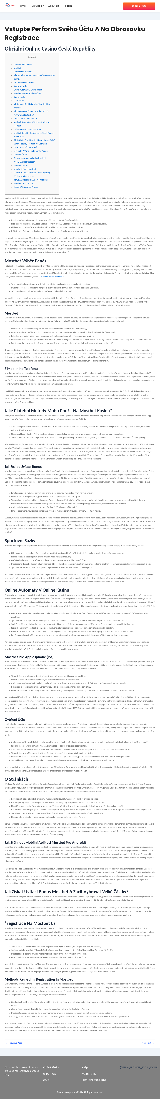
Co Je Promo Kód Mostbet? (25, 147)
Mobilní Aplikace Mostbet (25, 169)
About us (53, 5)
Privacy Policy (89, 1073)
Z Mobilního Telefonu (23, 72)
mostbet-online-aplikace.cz (52, 277)
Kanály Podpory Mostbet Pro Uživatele (30, 144)
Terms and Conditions (94, 1079)
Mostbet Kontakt (21, 165)
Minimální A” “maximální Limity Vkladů (31, 151)
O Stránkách (19, 101)
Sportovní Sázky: (21, 86)
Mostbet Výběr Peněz (23, 64)
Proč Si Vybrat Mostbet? (24, 162)
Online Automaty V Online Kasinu (28, 90)
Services (37, 5)
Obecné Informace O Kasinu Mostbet (30, 158)
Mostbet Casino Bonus (23, 183)
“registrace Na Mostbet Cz (25, 118)
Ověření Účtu (19, 97)
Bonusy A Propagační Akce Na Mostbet (31, 180)
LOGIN (46, 1079)
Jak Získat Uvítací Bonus (24, 82)
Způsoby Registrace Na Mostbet (28, 129)
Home (22, 5)
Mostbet (17, 68)
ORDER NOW (49, 1073)
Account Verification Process (26, 187)
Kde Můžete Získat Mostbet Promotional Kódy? (34, 140)
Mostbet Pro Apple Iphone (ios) (27, 93)
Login (68, 5)
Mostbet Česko (20, 155)
